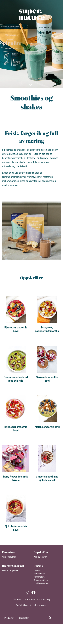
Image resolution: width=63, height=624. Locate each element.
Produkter (8, 618)
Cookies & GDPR (41, 583)
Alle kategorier (40, 557)
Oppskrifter (23, 618)
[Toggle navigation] (58, 617)
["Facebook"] (34, 593)
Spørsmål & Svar (41, 580)
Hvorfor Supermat (10, 570)
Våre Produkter (9, 557)
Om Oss (37, 570)
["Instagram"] (29, 593)
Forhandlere (39, 577)
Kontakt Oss (39, 574)
